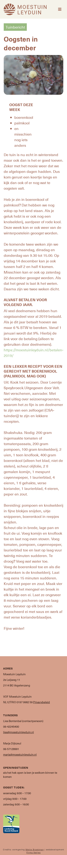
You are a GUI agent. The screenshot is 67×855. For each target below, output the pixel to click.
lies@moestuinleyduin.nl (18, 732)
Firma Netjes (33, 852)
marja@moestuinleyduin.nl (20, 754)
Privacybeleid (41, 702)
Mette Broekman (34, 849)
